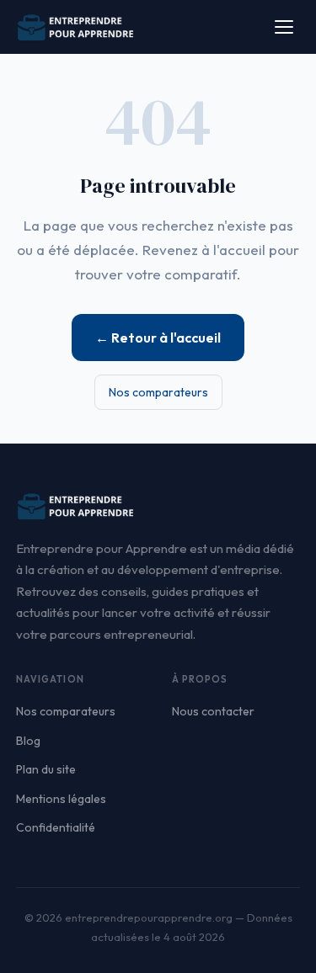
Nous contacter (213, 711)
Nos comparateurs (158, 392)
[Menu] (284, 26)
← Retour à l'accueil (158, 337)
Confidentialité (55, 827)
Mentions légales (61, 798)
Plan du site (46, 769)
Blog (28, 740)
